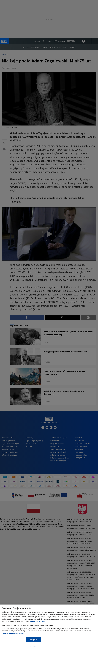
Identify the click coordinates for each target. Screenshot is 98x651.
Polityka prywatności (38, 621)
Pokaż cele (33, 646)
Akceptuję (33, 640)
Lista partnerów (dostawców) (13, 633)
